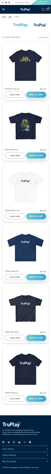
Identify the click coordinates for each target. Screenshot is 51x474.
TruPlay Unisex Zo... (12, 271)
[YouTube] (6, 2)
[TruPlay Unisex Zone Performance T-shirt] (25, 247)
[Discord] (31, 442)
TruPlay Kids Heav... (12, 332)
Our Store (8, 449)
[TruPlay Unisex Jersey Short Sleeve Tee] (25, 369)
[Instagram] (15, 442)
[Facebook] (3, 2)
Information (9, 455)
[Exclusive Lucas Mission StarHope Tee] (25, 65)
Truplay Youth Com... (12, 210)
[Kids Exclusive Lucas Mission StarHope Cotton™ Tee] (25, 126)
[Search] (43, 9)
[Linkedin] (26, 442)
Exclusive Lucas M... (12, 89)
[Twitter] (10, 2)
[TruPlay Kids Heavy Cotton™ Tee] (25, 308)
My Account (9, 461)
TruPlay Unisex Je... (12, 393)
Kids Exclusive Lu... (12, 150)
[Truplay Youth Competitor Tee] (25, 187)
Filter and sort (12, 37)
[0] (47, 9)
